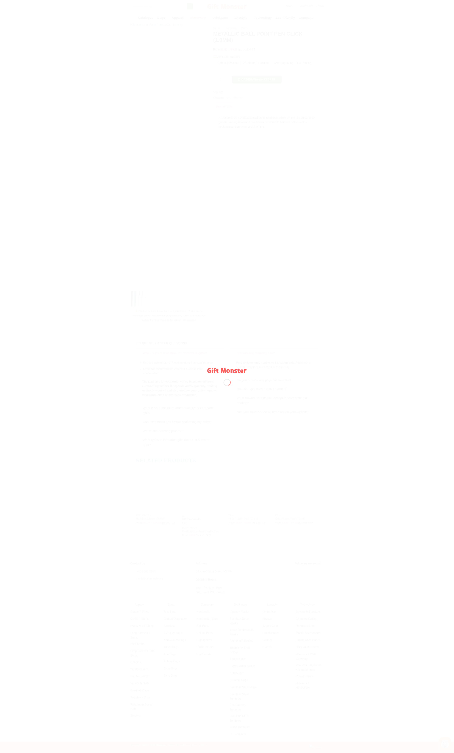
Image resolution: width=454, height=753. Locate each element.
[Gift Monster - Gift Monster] (227, 370)
